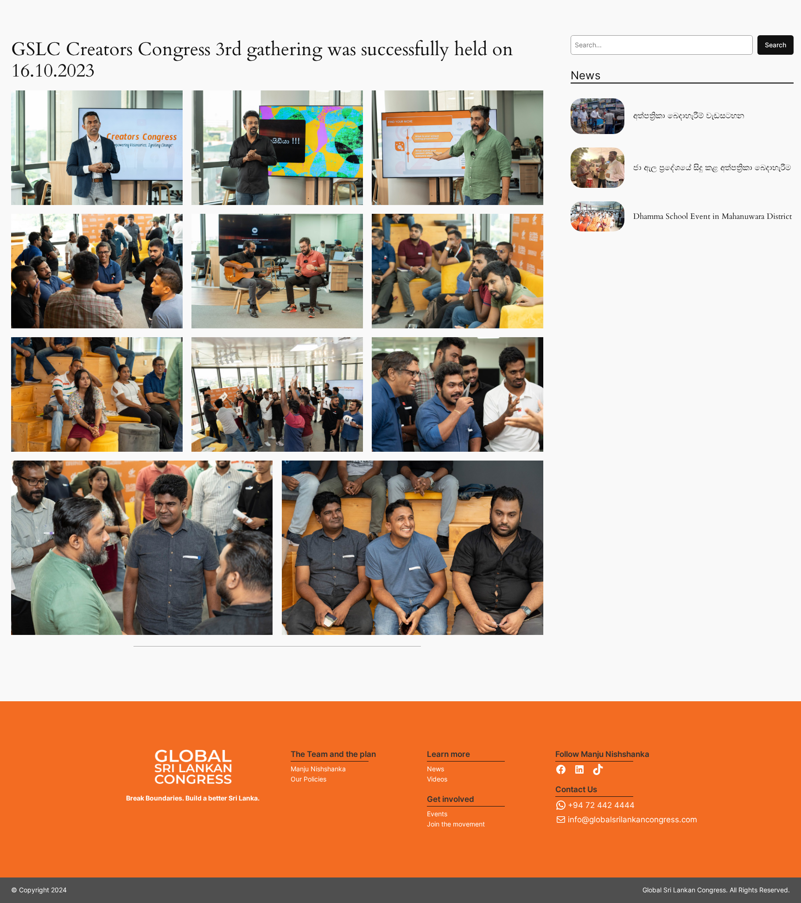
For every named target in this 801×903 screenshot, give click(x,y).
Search (775, 45)
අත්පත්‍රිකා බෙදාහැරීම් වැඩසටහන (688, 116)
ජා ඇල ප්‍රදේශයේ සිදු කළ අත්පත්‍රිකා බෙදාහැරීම (712, 168)
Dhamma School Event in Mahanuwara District (712, 216)
